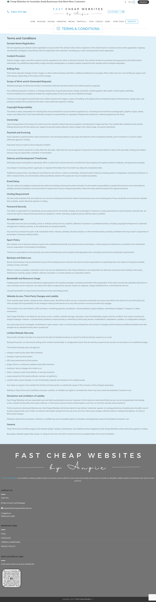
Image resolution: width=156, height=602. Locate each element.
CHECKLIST (6, 538)
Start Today (118, 22)
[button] (125, 2)
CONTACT (99, 22)
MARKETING (61, 22)
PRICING (71, 22)
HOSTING (51, 22)
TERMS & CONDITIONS (10, 542)
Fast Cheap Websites (83, 599)
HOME (32, 22)
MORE (107, 22)
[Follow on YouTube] (123, 11)
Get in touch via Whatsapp (14, 503)
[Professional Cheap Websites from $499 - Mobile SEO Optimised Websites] (78, 11)
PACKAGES (41, 22)
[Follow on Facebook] (109, 11)
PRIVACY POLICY (8, 546)
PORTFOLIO (81, 22)
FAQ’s (91, 22)
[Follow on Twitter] (116, 11)
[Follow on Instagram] (112, 11)
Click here (5, 564)
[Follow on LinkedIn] (119, 11)
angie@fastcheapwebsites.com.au (17, 508)
